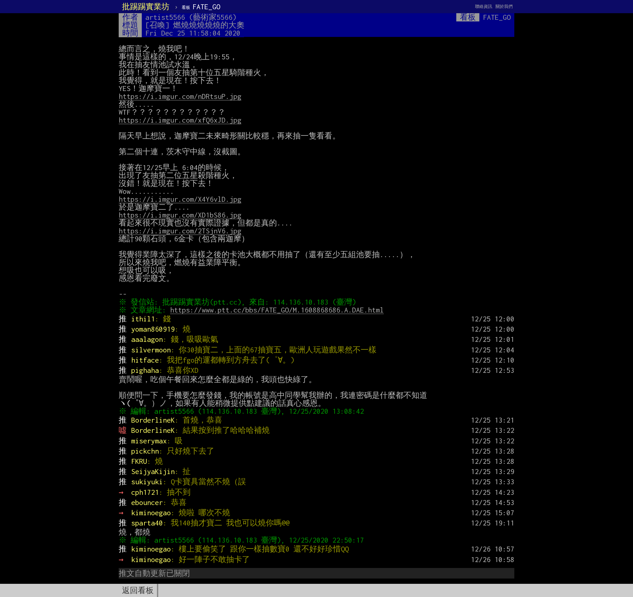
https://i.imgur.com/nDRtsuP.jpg (180, 96)
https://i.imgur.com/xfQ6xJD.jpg (180, 120)
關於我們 (504, 6)
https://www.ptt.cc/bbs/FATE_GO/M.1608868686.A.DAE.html (277, 310)
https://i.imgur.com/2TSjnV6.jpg (180, 230)
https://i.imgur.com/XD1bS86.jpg (180, 215)
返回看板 (138, 590)
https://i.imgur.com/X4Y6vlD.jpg (180, 199)
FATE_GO (201, 6)
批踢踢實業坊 (145, 6)
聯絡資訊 (483, 6)
